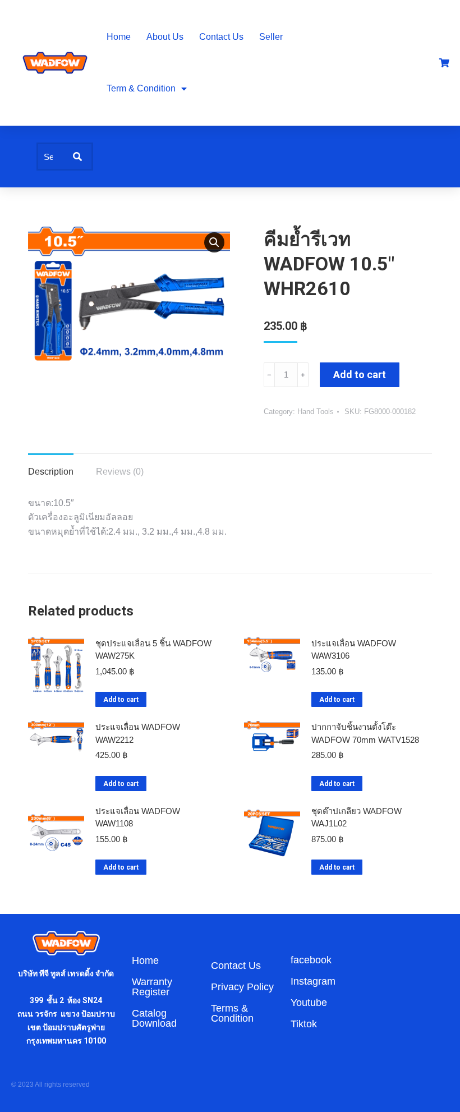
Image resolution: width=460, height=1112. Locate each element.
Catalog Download (154, 1018)
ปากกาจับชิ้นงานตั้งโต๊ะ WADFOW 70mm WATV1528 (365, 733)
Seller (271, 37)
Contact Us (221, 37)
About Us (164, 37)
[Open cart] (444, 62)
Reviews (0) (120, 471)
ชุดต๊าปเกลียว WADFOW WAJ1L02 (356, 817)
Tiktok (304, 1024)
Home (119, 37)
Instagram (313, 981)
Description (50, 471)
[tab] (50, 466)
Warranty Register (152, 987)
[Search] (77, 156)
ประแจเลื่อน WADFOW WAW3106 (353, 649)
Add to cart (359, 374)
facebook (311, 960)
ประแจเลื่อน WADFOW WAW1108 (137, 817)
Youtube (309, 1002)
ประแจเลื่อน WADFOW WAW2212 (137, 733)
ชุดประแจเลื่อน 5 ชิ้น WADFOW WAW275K (153, 649)
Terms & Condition (232, 1013)
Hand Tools (315, 411)
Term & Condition (141, 88)
